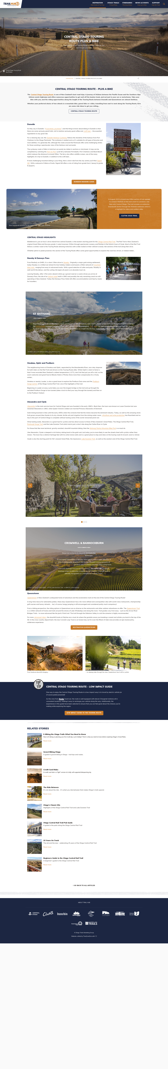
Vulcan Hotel (40, 326)
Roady (61, 699)
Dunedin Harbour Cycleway (57, 138)
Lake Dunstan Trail (88, 439)
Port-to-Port (51, 152)
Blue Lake (93, 326)
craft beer (87, 131)
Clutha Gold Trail (129, 216)
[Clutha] (48, 914)
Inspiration (69, 78)
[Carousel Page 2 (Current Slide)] (84, 522)
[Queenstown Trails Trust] (77, 924)
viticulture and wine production (113, 415)
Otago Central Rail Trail (106, 242)
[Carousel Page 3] (86, 522)
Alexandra (31, 406)
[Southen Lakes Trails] (91, 924)
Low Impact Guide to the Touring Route (84, 713)
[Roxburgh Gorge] (134, 914)
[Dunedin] (62, 914)
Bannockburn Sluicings (65, 564)
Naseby (66, 262)
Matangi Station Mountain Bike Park (103, 428)
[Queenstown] (77, 914)
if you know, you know (53, 129)
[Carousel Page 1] (82, 522)
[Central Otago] (33, 914)
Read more (47, 741)
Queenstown (32, 598)
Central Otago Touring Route (42, 94)
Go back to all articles (84, 885)
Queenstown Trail (133, 608)
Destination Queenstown (84, 627)
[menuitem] (97, 4)
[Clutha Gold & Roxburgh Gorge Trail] (105, 914)
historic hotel (52, 276)
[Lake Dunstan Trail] (91, 914)
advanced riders (40, 617)
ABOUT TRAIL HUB (84, 902)
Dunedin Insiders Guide (84, 182)
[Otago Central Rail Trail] (120, 914)
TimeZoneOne (87, 936)
